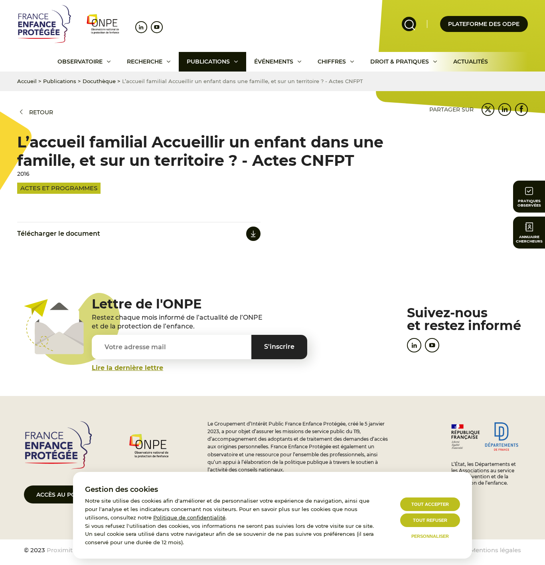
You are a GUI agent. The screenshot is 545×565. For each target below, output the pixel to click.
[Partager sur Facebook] (521, 109)
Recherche (144, 61)
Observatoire (80, 61)
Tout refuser (430, 520)
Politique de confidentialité (189, 517)
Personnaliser (430, 536)
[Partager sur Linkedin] (505, 109)
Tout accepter (430, 504)
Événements (273, 61)
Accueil (27, 81)
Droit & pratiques (399, 61)
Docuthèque (99, 81)
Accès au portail (64, 494)
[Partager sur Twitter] (488, 109)
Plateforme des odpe (483, 24)
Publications (208, 61)
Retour (41, 112)
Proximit (60, 550)
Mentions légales (495, 550)
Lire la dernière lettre (127, 368)
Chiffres (332, 61)
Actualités (470, 61)
